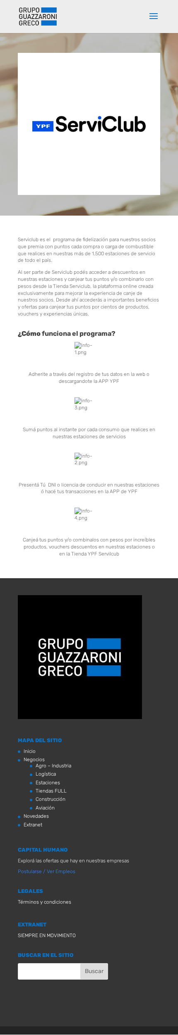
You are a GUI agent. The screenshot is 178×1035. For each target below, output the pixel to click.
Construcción (50, 799)
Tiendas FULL (51, 791)
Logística (46, 774)
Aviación (45, 808)
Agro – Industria (53, 766)
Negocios (34, 759)
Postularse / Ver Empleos (46, 871)
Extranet (33, 825)
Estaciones (48, 783)
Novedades (36, 816)
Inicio (30, 751)
